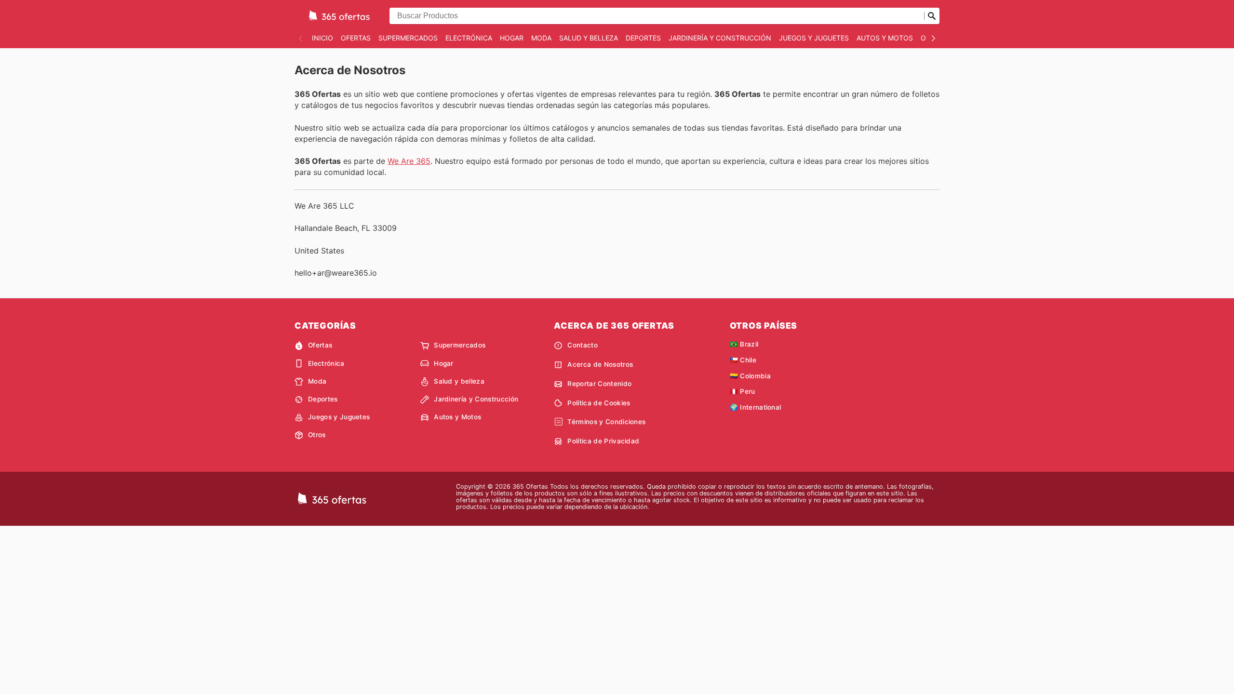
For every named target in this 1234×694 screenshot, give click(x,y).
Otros (317, 435)
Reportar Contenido (599, 383)
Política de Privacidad (603, 441)
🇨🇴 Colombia (750, 376)
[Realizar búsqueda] (931, 16)
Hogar (511, 38)
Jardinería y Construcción (720, 38)
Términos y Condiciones (606, 422)
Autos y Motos (885, 38)
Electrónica (468, 38)
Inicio (322, 38)
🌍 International (755, 407)
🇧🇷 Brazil (744, 344)
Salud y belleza (588, 38)
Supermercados (408, 38)
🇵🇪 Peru (742, 391)
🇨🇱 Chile (743, 360)
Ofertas (356, 38)
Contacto (582, 345)
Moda (541, 38)
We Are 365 (409, 161)
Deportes (643, 38)
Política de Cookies (598, 403)
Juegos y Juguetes (814, 38)
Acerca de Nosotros (600, 364)
